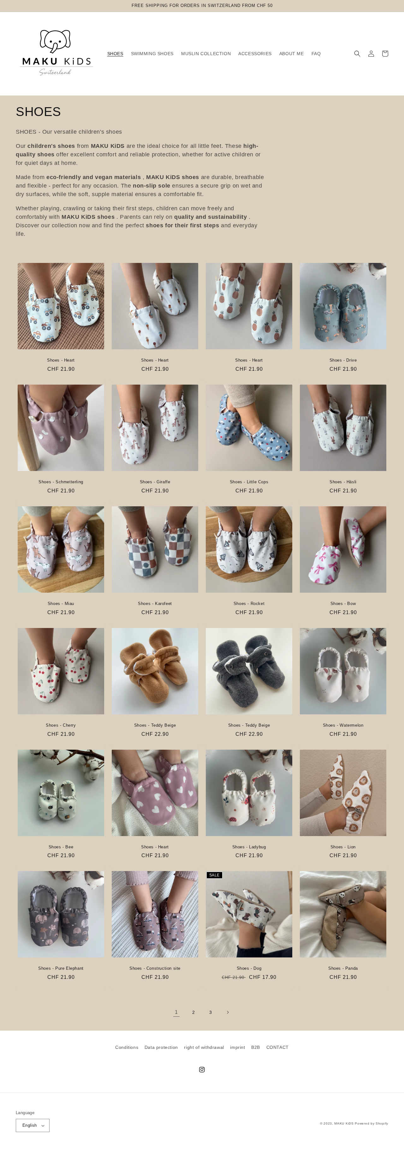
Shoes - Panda (343, 968)
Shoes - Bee (61, 847)
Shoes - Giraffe (155, 482)
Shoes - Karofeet (155, 603)
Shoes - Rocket (249, 603)
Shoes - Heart (61, 360)
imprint (237, 1047)
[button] (357, 54)
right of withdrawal (204, 1047)
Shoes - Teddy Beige (155, 725)
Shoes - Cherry (61, 725)
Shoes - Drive (343, 360)
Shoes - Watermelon (343, 725)
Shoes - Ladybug (249, 847)
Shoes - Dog (249, 968)
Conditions (126, 1047)
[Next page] (228, 1012)
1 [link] (176, 1012)
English (29, 1125)
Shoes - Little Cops (249, 482)
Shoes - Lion (343, 847)
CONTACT (277, 1047)
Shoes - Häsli (343, 482)
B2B (255, 1047)
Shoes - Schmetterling (61, 482)
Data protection (161, 1047)
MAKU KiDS (344, 1123)
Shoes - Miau (61, 603)
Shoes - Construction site (155, 968)
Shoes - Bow (343, 603)
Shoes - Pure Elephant (61, 968)
